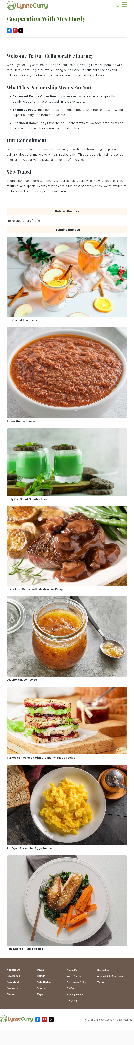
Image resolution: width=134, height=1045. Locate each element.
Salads (41, 975)
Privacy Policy (75, 994)
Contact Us (103, 970)
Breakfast (13, 982)
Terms (100, 982)
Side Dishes (44, 982)
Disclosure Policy (76, 982)
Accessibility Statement (110, 976)
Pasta (40, 969)
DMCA (70, 988)
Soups (41, 988)
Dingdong (72, 1000)
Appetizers (13, 969)
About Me (72, 970)
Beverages (13, 975)
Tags (40, 994)
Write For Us (74, 976)
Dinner (11, 994)
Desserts (12, 988)
